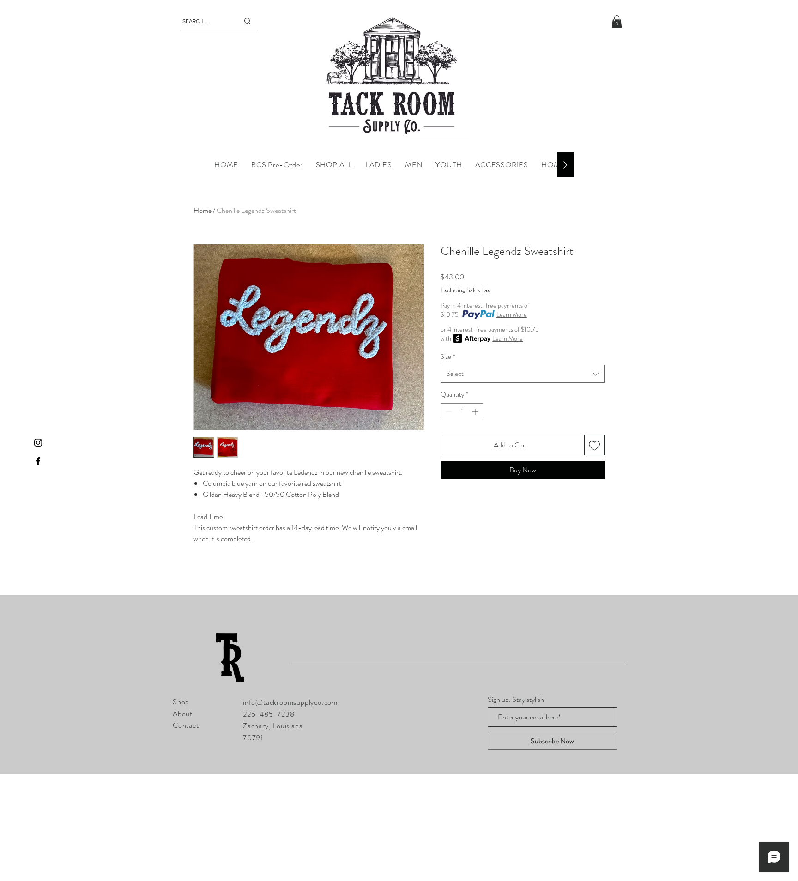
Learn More (511, 314)
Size (448, 356)
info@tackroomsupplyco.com (290, 702)
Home (202, 210)
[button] (616, 21)
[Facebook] (38, 461)
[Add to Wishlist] (594, 445)
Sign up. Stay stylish (516, 699)
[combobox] (523, 374)
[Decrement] (447, 412)
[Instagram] (38, 442)
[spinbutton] (461, 412)
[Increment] (476, 412)
